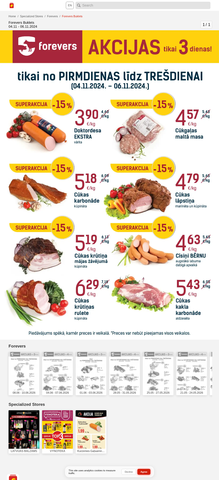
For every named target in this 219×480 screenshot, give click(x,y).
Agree (143, 471)
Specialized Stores (27, 404)
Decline (129, 471)
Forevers (17, 346)
